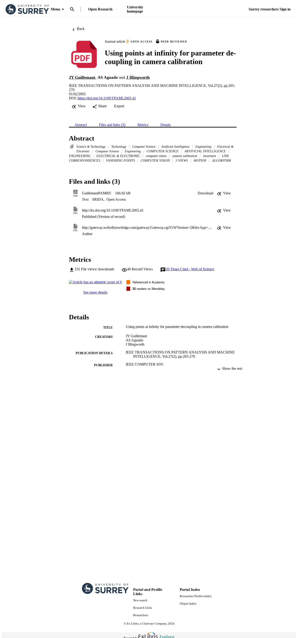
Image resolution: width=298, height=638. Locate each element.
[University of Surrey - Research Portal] (27, 9)
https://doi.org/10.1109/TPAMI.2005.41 (107, 98)
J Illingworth (138, 77)
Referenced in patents (148, 282)
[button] (205, 193)
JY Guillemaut (82, 77)
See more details (95, 292)
